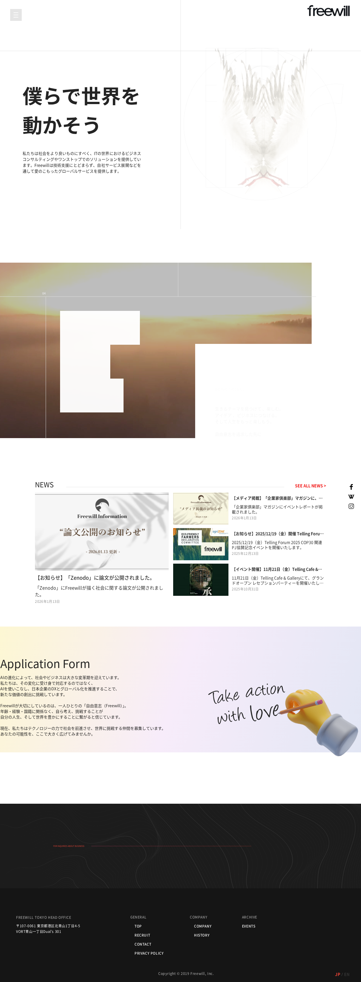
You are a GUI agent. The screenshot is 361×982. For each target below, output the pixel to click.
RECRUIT (142, 935)
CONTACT (143, 944)
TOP (138, 926)
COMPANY (203, 926)
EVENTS (249, 926)
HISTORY (202, 935)
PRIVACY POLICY (149, 953)
